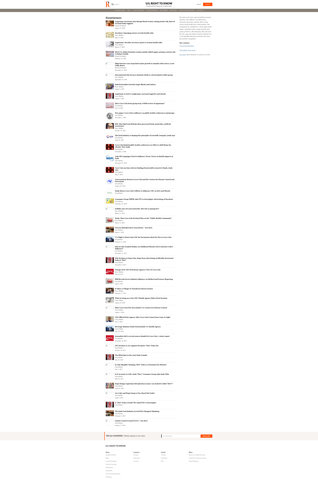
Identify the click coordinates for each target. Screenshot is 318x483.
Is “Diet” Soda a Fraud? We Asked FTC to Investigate (135, 403)
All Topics (200, 10)
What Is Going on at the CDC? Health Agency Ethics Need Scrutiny (141, 298)
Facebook (164, 458)
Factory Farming (151, 10)
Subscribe (206, 436)
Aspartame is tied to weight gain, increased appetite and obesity (140, 94)
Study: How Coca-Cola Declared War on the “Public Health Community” (143, 218)
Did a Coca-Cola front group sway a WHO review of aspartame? (140, 103)
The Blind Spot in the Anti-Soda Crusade (131, 355)
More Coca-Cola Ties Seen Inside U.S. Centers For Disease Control (141, 308)
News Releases (194, 461)
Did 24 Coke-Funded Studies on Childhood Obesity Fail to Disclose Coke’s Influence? (144, 248)
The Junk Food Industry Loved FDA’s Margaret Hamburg (137, 411)
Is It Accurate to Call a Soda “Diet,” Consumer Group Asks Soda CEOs (142, 374)
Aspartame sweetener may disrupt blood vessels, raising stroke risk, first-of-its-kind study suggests (145, 22)
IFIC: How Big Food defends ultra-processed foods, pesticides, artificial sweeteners (143, 125)
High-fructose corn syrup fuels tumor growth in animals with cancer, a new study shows (144, 64)
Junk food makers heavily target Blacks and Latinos (135, 84)
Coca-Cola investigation (187, 46)
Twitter (163, 455)
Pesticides (173, 10)
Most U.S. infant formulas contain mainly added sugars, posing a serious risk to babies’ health (145, 53)
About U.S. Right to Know (197, 455)
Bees (129, 10)
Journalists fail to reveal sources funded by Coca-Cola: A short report (142, 336)
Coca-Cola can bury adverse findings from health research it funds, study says (143, 169)
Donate (135, 455)
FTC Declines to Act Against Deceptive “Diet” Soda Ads (136, 345)
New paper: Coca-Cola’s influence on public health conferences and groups (144, 113)
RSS (162, 461)
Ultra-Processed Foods (186, 10)
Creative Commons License (197, 458)
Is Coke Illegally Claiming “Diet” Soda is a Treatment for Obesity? (141, 365)
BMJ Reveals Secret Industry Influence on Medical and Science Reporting (144, 279)
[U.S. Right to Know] (108, 4)
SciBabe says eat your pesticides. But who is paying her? (137, 209)
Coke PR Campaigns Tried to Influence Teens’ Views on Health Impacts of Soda (144, 157)
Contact (136, 461)
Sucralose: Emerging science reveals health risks (134, 33)
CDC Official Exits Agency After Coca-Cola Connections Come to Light (142, 317)
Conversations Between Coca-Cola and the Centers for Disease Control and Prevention (144, 180)
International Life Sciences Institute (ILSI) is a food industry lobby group (144, 75)
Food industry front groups (188, 50)
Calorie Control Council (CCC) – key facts (131, 421)
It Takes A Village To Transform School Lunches (134, 289)
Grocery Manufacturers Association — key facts (133, 228)
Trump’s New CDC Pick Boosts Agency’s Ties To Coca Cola (137, 270)
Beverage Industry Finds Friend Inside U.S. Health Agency (138, 327)
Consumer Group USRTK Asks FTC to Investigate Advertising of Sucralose (144, 199)
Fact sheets (183, 55)
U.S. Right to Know (159, 3)
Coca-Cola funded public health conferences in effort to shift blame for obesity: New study (143, 146)
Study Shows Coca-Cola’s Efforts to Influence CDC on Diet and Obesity (142, 191)
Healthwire (164, 10)
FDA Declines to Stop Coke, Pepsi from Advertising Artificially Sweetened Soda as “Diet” (144, 259)
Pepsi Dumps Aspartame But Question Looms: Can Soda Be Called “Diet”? (144, 384)
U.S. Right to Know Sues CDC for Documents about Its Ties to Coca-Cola (143, 237)
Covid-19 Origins (138, 10)
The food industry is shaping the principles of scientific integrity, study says (145, 135)
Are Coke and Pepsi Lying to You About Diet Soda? (135, 393)
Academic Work (120, 10)
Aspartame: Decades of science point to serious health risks (138, 42)
